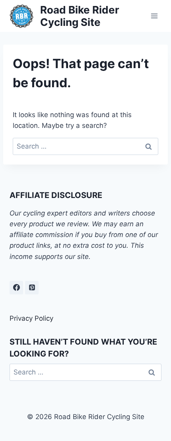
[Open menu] (154, 16)
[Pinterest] (32, 287)
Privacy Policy (31, 318)
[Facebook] (16, 287)
